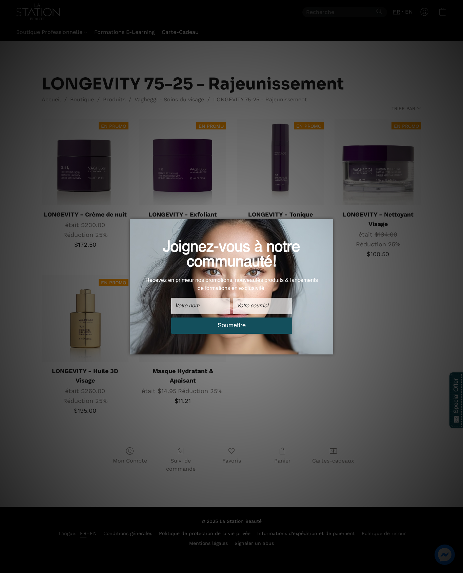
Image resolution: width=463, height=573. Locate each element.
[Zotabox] (328, 348)
